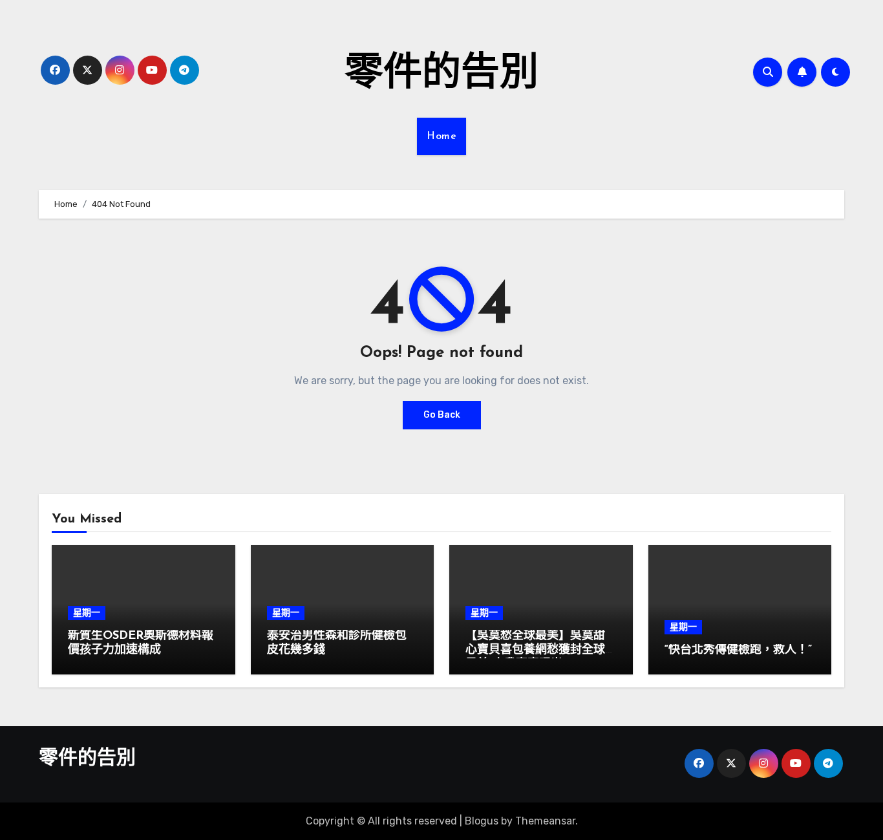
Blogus (481, 821)
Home (441, 136)
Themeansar (545, 821)
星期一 (86, 612)
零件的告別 (441, 75)
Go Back (441, 414)
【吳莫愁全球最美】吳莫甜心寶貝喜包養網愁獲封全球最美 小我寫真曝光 (535, 650)
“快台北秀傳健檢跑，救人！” (738, 650)
